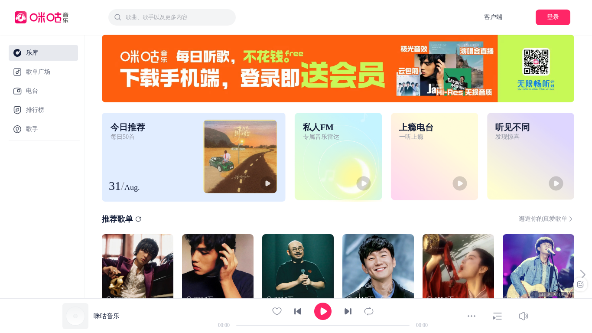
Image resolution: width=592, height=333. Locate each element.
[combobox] (172, 17)
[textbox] (178, 17)
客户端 (493, 17)
